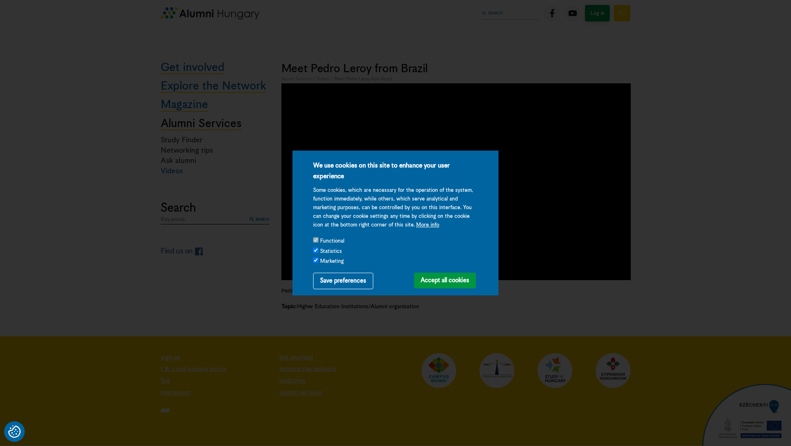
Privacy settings (14, 431)
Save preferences (343, 280)
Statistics (331, 251)
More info (427, 225)
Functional (332, 241)
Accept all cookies (445, 280)
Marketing (332, 261)
